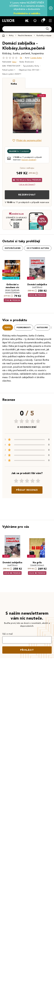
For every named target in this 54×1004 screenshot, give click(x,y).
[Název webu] (8, 20)
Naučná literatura (25, 35)
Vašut (14, 62)
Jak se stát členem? (27, 184)
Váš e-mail (7, 633)
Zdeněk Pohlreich (37, 565)
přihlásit (27, 650)
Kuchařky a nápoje (44, 35)
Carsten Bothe (36, 58)
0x (21, 57)
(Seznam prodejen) (28, 160)
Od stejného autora (38, 248)
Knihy (11, 35)
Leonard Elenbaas (12, 292)
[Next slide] (44, 113)
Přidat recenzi (27, 490)
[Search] (47, 28)
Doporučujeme (13, 248)
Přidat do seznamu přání (28, 140)
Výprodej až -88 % (10, 278)
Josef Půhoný (37, 287)
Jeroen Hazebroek (12, 290)
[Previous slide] (9, 113)
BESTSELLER (8, 275)
